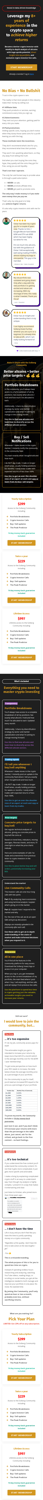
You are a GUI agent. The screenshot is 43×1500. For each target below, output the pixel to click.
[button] (21, 657)
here (32, 74)
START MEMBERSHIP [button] (22, 67)
